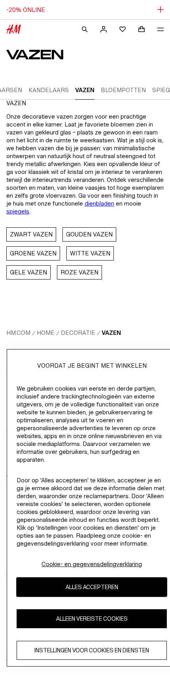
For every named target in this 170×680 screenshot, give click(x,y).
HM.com (18, 332)
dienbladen (99, 203)
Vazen (111, 332)
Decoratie (78, 332)
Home (46, 332)
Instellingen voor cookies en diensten (91, 650)
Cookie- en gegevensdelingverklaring (92, 564)
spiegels (17, 211)
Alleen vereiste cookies (92, 618)
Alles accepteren (92, 587)
